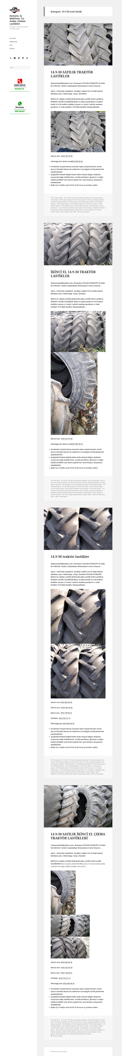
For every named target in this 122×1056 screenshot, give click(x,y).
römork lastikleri (88, 210)
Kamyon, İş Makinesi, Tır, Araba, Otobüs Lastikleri (17, 19)
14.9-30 (68, 198)
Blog (11, 45)
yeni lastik (73, 212)
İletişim (12, 48)
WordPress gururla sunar (59, 1051)
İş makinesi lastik (56, 772)
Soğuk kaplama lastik (75, 494)
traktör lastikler (64, 212)
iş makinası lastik (99, 770)
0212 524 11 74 (64, 718)
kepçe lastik (79, 210)
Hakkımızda (13, 42)
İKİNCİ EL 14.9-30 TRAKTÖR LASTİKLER (73, 274)
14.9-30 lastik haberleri (78, 204)
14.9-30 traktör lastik (66, 206)
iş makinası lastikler (98, 208)
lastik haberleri (97, 492)
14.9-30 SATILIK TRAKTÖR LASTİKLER (72, 74)
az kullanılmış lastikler (67, 208)
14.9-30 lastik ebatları (95, 484)
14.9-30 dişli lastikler (65, 200)
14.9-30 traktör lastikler (81, 206)
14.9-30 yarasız (93, 206)
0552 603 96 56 (77, 161)
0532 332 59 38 (66, 156)
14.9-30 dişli (54, 200)
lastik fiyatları (87, 492)
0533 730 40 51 (66, 713)
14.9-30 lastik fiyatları (63, 204)
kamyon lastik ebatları (69, 1032)
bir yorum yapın (84, 212)
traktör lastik (55, 212)
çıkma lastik (78, 208)
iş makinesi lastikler (57, 210)
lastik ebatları (78, 492)
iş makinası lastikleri (96, 1030)
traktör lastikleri (79, 1034)
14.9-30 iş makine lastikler (59, 202)
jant (63, 772)
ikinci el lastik (87, 208)
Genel (57, 770)
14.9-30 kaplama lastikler (86, 202)
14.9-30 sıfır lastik (91, 204)
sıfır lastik (98, 210)
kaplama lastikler (69, 210)
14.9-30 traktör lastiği (95, 486)
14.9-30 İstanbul (73, 202)
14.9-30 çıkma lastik (96, 198)
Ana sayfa (13, 38)
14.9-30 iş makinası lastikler (95, 200)
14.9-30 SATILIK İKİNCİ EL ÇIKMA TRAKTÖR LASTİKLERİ (78, 836)
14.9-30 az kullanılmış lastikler (80, 198)
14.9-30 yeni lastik (95, 488)
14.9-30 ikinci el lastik (79, 200)
